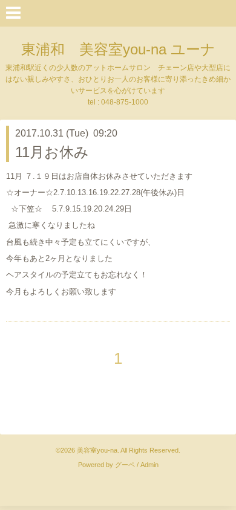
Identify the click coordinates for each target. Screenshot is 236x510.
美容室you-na (97, 450)
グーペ (125, 464)
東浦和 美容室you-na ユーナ (118, 49)
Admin (149, 464)
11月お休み (52, 152)
